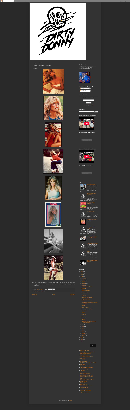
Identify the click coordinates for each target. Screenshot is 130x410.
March (83, 331)
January (83, 335)
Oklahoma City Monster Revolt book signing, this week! (89, 322)
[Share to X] (51, 289)
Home (53, 294)
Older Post (72, 294)
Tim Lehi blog (83, 389)
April (83, 330)
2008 (82, 341)
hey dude (83, 293)
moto (83, 316)
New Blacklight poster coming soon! (91, 194)
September (84, 283)
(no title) (88, 251)
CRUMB (83, 305)
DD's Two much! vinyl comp (92, 243)
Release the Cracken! (91, 184)
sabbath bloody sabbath (91, 219)
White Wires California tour (87, 297)
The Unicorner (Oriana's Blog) (86, 356)
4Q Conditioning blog (84, 392)
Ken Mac (82, 372)
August (83, 285)
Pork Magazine (83, 384)
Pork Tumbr (82, 382)
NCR (81, 378)
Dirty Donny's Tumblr (84, 350)
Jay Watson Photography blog (86, 367)
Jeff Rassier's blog (84, 369)
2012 (82, 274)
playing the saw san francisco (88, 300)
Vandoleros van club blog (85, 390)
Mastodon (84, 288)
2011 (82, 276)
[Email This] (48, 289)
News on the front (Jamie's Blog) (87, 379)
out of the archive (85, 292)
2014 (82, 271)
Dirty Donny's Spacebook (85, 353)
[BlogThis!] (49, 289)
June (83, 326)
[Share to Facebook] (52, 289)
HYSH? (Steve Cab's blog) (85, 365)
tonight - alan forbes (86, 299)
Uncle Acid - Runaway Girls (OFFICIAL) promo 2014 (92, 237)
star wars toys (84, 310)
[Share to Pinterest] (54, 289)
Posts (82, 88)
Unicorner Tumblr (84, 355)
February (84, 333)
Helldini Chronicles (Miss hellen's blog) (88, 362)
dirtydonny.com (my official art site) (87, 352)
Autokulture (82, 359)
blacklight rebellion (90, 211)
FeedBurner (91, 105)
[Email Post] (46, 289)
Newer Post (34, 294)
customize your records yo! (87, 309)
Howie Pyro (82, 364)
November (84, 279)
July (83, 324)
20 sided (83, 319)
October (83, 281)
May (83, 328)
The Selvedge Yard (84, 387)
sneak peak (84, 295)
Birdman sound (83, 361)
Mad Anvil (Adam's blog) (85, 373)
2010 (82, 337)
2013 (82, 273)
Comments (83, 90)
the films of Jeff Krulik (86, 290)
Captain (83, 312)
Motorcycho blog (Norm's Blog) (86, 376)
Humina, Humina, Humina (87, 286)
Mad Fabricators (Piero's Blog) (86, 375)
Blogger (70, 400)
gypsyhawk (84, 317)
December (84, 278)
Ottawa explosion (83, 381)
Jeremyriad (82, 370)
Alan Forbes (82, 358)
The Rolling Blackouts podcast (86, 385)
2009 (82, 339)
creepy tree (84, 314)
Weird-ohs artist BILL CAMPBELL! (91, 203)
